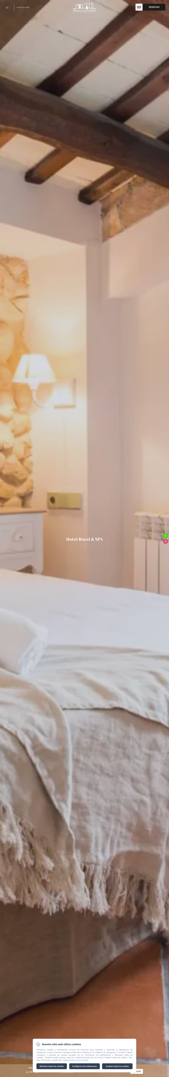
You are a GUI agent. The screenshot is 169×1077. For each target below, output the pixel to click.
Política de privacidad (78, 1060)
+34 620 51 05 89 (23, 7)
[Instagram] (165, 541)
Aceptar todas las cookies (117, 1066)
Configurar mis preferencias (84, 1066)
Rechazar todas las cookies (52, 1066)
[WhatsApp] (165, 535)
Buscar (136, 1071)
